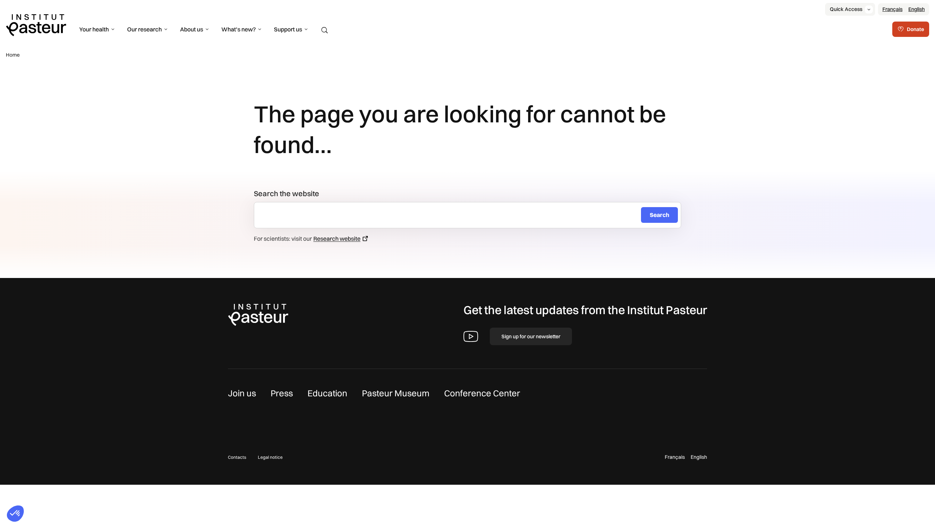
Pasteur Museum (396, 393)
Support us (288, 29)
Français (892, 9)
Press (282, 393)
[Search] (324, 30)
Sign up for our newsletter (530, 336)
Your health (94, 29)
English (916, 9)
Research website (336, 238)
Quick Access (846, 9)
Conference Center (482, 393)
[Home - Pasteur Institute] (36, 24)
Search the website (286, 193)
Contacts (237, 457)
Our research (144, 29)
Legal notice (270, 457)
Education (327, 393)
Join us (242, 393)
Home (13, 55)
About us (191, 29)
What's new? (238, 29)
